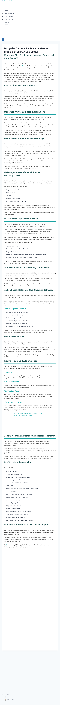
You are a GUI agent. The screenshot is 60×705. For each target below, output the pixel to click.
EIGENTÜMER (9, 16)
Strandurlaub (10, 545)
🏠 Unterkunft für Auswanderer (14, 700)
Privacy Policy (9, 694)
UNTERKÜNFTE (9, 13)
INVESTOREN (9, 19)
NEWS (6, 25)
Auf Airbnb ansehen (19, 413)
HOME (6, 10)
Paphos (24, 66)
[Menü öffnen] (3, 39)
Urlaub (48, 91)
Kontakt (7, 697)
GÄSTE (7, 22)
